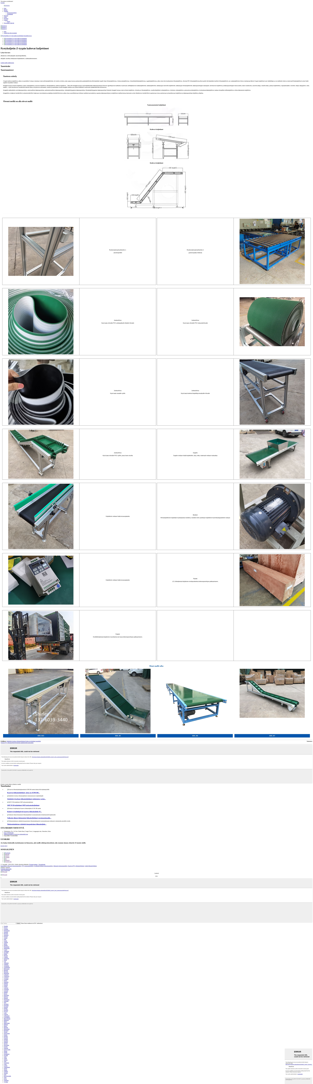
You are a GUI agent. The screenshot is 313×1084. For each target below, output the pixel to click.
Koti (5, 8)
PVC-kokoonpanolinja (27, 866)
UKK (5, 17)
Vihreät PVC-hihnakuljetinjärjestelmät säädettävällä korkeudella (17, 742)
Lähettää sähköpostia (6, 869)
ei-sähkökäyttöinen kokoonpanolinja (43, 866)
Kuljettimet (10, 14)
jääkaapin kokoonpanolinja (60, 866)
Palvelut (6, 15)
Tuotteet (6, 11)
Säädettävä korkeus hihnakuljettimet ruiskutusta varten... (26, 799)
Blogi (8, 21)
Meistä (5, 10)
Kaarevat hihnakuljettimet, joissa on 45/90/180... (23, 793)
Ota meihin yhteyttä (9, 23)
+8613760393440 (5, 870)
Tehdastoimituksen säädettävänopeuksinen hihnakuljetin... (26, 824)
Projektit (6, 18)
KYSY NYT (4, 846)
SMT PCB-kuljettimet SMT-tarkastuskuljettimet (23, 805)
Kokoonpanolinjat (11, 12)
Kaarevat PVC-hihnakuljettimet (76, 866)
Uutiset (6, 20)
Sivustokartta (42, 864)
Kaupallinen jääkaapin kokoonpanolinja (11, 866)
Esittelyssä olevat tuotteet (10, 33)
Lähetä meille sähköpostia (7, 62)
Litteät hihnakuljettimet (91, 866)
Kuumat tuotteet (33, 864)
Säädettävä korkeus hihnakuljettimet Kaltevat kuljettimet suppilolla (24, 741)
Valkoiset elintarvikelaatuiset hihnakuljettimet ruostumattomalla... (29, 818)
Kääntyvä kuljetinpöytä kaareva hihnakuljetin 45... (24, 811)
